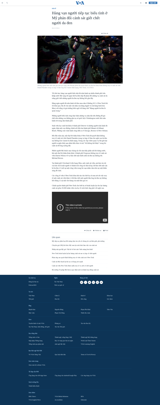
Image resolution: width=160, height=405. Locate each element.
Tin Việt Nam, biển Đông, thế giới (39, 327)
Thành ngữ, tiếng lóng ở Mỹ (63, 337)
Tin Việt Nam (58, 282)
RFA (82, 396)
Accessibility (59, 400)
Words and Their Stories (88, 341)
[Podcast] (97, 282)
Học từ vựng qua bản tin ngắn (64, 341)
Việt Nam (31, 296)
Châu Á (57, 296)
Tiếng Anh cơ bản (34, 337)
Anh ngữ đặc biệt (60, 344)
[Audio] (140, 2)
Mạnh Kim (32, 309)
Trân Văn (110, 309)
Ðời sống (83, 299)
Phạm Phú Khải (85, 309)
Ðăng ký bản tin (33, 282)
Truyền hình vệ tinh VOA (36, 323)
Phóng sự (57, 323)
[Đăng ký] (101, 282)
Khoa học (110, 296)
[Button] (104, 33)
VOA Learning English (88, 344)
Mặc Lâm (31, 313)
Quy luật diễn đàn (60, 355)
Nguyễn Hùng (59, 309)
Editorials (84, 400)
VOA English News (35, 400)
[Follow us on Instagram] (93, 282)
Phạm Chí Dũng (59, 313)
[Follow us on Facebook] (81, 282)
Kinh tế (83, 296)
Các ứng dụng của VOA (88, 375)
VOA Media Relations (61, 396)
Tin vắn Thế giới (60, 327)
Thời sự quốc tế (59, 285)
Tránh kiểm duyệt (34, 386)
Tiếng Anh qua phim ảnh (36, 344)
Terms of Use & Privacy (88, 355)
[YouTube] (146, 2)
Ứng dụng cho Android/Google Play (66, 375)
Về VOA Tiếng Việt (35, 355)
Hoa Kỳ (54, 8)
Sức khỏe (110, 299)
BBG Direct (32, 396)
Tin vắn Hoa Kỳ (86, 323)
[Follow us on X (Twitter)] (85, 282)
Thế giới (31, 299)
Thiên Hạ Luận (85, 313)
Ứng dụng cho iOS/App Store (38, 375)
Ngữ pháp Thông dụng (35, 341)
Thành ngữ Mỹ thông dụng (89, 337)
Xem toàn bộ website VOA (37, 365)
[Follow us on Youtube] (89, 282)
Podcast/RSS (32, 285)
